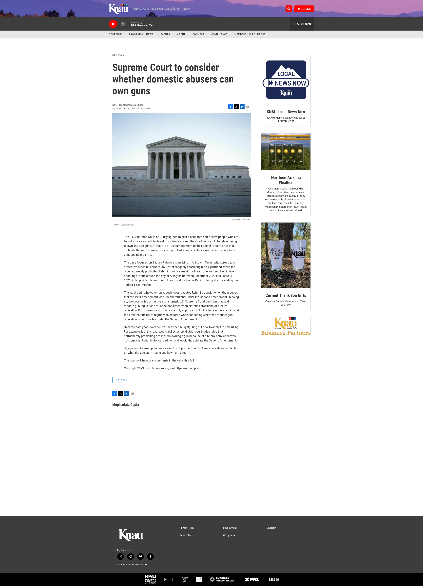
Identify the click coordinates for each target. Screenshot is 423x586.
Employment (230, 528)
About (181, 34)
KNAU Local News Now (286, 111)
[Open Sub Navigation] (124, 34)
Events (165, 34)
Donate (305, 8)
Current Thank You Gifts (286, 295)
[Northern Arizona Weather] (285, 151)
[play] (113, 24)
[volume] (123, 24)
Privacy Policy (187, 528)
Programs (136, 34)
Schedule (115, 34)
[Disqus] (211, 471)
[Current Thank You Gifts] (285, 255)
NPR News (118, 55)
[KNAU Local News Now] (285, 79)
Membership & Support (250, 34)
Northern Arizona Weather (286, 180)
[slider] (128, 24)
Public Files (185, 535)
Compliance (219, 34)
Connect (198, 34)
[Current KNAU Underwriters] (285, 326)
